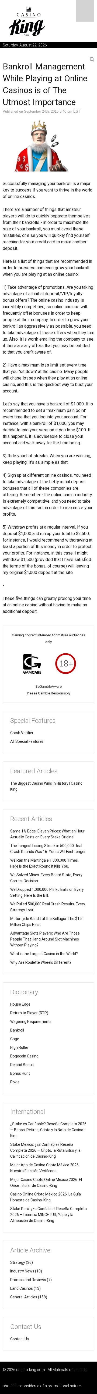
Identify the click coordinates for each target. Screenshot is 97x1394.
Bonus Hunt (20, 1073)
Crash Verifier (21, 733)
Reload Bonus (22, 1065)
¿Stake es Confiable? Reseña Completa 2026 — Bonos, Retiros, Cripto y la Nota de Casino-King (48, 1130)
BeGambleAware (49, 686)
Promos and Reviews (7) (31, 1280)
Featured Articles (34, 771)
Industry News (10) (26, 1271)
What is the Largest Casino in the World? (44, 954)
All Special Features (27, 741)
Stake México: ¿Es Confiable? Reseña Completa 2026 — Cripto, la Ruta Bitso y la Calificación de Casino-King (45, 1150)
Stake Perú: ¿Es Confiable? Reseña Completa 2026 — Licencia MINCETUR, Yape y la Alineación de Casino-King (48, 1215)
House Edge (20, 1004)
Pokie (15, 1082)
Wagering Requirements (30, 1021)
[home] (27, 21)
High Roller (19, 1047)
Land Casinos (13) (25, 1288)
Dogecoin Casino (24, 1056)
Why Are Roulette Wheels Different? (40, 962)
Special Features (33, 720)
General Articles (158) (28, 1297)
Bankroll (17, 1030)
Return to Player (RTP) (29, 1013)
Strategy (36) (21, 1262)
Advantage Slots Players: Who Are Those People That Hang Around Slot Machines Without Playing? (45, 939)
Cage (14, 1039)
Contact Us (19, 1339)
